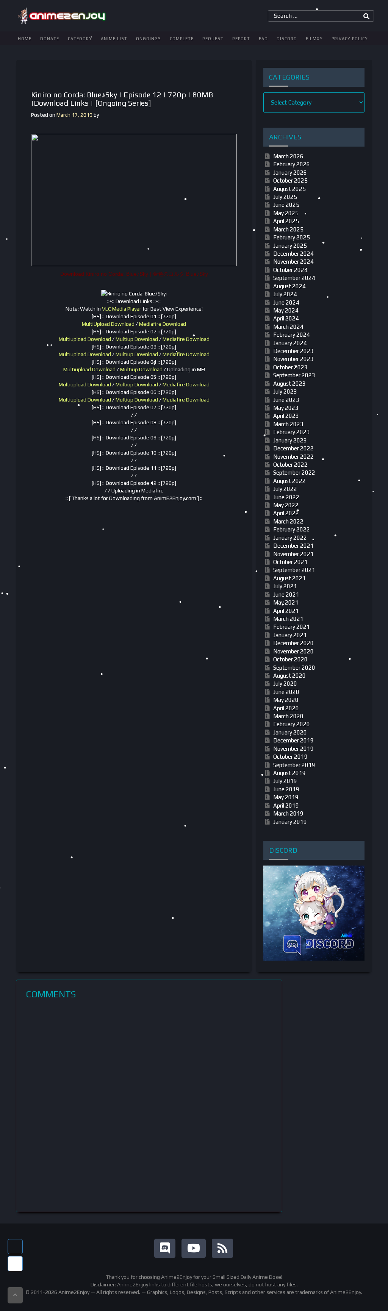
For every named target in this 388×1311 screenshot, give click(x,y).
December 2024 (293, 253)
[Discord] (164, 1248)
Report (241, 38)
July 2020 (285, 683)
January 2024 (290, 343)
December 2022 (293, 448)
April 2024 (286, 318)
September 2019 (294, 765)
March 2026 (288, 156)
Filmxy (314, 38)
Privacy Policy (350, 38)
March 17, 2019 (74, 115)
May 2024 (286, 310)
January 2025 (290, 245)
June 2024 (286, 302)
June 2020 (286, 692)
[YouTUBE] (193, 1248)
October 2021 (290, 562)
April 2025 (286, 221)
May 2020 (286, 700)
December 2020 (293, 643)
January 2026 (290, 172)
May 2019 (286, 797)
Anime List (114, 38)
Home (24, 38)
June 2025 (286, 205)
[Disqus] (149, 1105)
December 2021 (293, 545)
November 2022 (293, 456)
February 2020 (291, 724)
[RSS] (222, 1248)
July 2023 (285, 391)
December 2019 (293, 740)
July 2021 (285, 586)
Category (80, 38)
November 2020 (293, 651)
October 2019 (290, 756)
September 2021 (294, 570)
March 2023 (288, 424)
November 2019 (293, 748)
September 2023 (294, 375)
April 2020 (286, 708)
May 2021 (286, 602)
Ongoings (148, 38)
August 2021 (289, 578)
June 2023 (286, 400)
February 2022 (291, 529)
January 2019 (290, 822)
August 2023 (289, 383)
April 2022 (286, 513)
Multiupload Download (85, 339)
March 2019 (288, 813)
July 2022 (285, 489)
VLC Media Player (121, 309)
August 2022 (289, 481)
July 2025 (285, 197)
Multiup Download (137, 339)
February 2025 (291, 237)
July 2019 (285, 781)
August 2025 (289, 189)
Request (213, 38)
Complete (182, 38)
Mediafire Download (162, 324)
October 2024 (290, 270)
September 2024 (294, 278)
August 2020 (289, 675)
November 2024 (293, 261)
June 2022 (286, 497)
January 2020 (290, 732)
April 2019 (286, 805)
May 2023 (286, 408)
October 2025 (290, 180)
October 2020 (290, 659)
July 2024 (285, 294)
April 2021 (286, 611)
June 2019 (286, 789)
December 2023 (293, 351)
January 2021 (290, 635)
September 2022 (294, 472)
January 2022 (290, 537)
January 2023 (290, 440)
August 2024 (289, 286)
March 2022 (288, 521)
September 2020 (294, 667)
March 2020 (288, 716)
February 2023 (291, 432)
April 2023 (286, 416)
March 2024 (288, 326)
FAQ (263, 38)
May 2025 (286, 213)
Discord (287, 38)
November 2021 (293, 554)
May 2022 (286, 505)
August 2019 (289, 773)
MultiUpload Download (108, 324)
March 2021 (288, 619)
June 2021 (286, 594)
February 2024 (291, 334)
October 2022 (290, 464)
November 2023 (293, 359)
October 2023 (290, 367)
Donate (49, 38)
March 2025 (288, 229)
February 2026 (291, 164)
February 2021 (291, 626)
